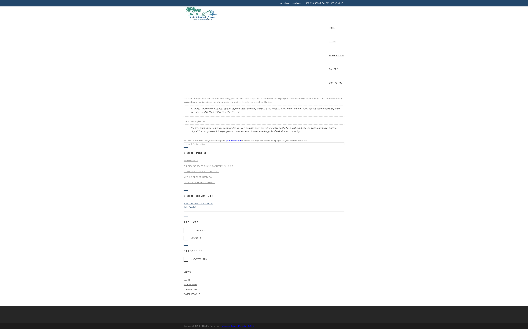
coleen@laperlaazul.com (290, 3)
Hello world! (191, 160)
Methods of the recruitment (199, 182)
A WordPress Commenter (198, 203)
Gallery (333, 69)
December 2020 (198, 230)
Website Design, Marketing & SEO (238, 325)
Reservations (336, 55)
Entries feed (190, 284)
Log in (187, 280)
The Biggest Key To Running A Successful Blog (208, 166)
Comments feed (192, 289)
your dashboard (233, 140)
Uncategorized (199, 259)
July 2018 (196, 238)
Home (332, 28)
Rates (332, 42)
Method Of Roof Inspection (198, 177)
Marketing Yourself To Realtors (201, 171)
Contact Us (335, 83)
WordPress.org (192, 294)
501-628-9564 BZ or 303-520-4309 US (324, 3)
